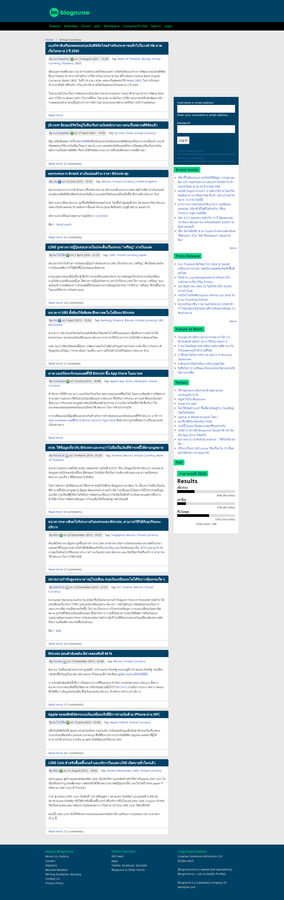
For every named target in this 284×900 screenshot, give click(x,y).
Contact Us (52, 878)
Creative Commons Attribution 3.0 (200, 856)
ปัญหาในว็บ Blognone (191, 399)
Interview (71, 26)
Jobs (97, 26)
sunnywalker (61, 59)
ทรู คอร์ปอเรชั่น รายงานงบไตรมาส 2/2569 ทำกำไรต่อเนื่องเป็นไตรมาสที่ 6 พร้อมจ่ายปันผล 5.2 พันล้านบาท (207, 308)
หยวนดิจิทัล (84, 141)
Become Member (56, 870)
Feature (54, 26)
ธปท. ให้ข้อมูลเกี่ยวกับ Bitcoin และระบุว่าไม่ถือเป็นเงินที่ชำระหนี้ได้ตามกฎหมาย (105, 447)
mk (55, 181)
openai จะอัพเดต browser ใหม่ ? (198, 417)
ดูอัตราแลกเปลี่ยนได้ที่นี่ (133, 674)
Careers (50, 861)
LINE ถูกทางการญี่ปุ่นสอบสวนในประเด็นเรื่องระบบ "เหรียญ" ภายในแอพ (100, 247)
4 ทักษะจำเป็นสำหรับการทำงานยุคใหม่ (201, 364)
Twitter (115, 865)
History (64, 856)
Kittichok (59, 455)
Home (49, 40)
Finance (118, 320)
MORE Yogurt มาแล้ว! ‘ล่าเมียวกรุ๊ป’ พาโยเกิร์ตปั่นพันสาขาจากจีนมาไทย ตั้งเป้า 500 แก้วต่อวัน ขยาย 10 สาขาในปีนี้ (206, 195)
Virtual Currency (145, 133)
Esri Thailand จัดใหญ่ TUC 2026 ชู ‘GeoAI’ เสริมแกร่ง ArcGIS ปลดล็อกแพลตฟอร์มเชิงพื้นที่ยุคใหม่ (206, 268)
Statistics (51, 865)
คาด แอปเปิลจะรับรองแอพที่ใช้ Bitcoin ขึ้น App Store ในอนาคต (95, 373)
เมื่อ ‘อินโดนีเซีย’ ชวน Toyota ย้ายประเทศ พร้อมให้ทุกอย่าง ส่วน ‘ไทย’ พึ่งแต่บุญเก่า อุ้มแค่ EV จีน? (207, 235)
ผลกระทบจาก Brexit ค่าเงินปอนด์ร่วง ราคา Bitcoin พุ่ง (88, 173)
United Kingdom (146, 181)
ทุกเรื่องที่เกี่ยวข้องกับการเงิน (195, 421)
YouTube (141, 865)
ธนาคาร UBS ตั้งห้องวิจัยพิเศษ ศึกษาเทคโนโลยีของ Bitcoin (91, 312)
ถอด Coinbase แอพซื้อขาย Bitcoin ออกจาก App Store (82, 420)
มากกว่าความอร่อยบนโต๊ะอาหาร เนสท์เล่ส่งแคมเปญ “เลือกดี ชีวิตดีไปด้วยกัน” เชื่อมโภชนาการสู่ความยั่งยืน (204, 208)
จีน (137, 548)
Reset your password (191, 158)
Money (146, 59)
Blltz (56, 535)
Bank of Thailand (129, 59)
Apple (114, 381)
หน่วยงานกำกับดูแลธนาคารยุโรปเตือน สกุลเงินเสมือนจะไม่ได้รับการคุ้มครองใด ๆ (106, 579)
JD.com (119, 133)
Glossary (75, 874)
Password (183, 123)
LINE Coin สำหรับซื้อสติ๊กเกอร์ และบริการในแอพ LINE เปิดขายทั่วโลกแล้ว (102, 763)
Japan (143, 255)
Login (168, 26)
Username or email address (195, 102)
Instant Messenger (119, 770)
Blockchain (55, 325)
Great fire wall (187, 403)
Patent (123, 722)
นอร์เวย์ (157, 548)
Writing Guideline (56, 874)
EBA (58, 631)
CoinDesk (101, 216)
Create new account (190, 151)
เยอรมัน (108, 548)
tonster (58, 661)
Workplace (112, 26)
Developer (140, 381)
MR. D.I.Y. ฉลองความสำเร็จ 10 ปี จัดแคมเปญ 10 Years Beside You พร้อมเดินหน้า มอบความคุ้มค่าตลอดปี (206, 222)
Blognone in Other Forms (128, 870)
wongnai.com (187, 887)
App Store (125, 381)
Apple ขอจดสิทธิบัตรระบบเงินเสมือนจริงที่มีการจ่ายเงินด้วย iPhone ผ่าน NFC (104, 714)
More (233, 248)
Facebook (128, 865)
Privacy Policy (54, 883)
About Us (51, 856)
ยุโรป (144, 548)
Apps (114, 861)
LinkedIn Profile (214, 874)
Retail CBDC (134, 80)
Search (156, 26)
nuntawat (59, 381)
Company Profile (135, 26)
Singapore (118, 535)
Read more (55, 115)
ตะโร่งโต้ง (59, 255)
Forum (86, 26)
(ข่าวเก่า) (121, 687)
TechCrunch (63, 224)
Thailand (67, 63)
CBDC (78, 63)
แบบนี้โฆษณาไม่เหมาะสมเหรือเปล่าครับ (202, 426)
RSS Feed (117, 856)
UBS (160, 320)
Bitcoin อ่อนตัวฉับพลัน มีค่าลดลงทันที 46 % (80, 653)
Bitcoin (106, 181)
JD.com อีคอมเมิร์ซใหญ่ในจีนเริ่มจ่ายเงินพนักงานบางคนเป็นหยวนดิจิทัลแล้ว (103, 125)
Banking (106, 320)
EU (119, 587)
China (129, 133)
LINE (112, 255)
